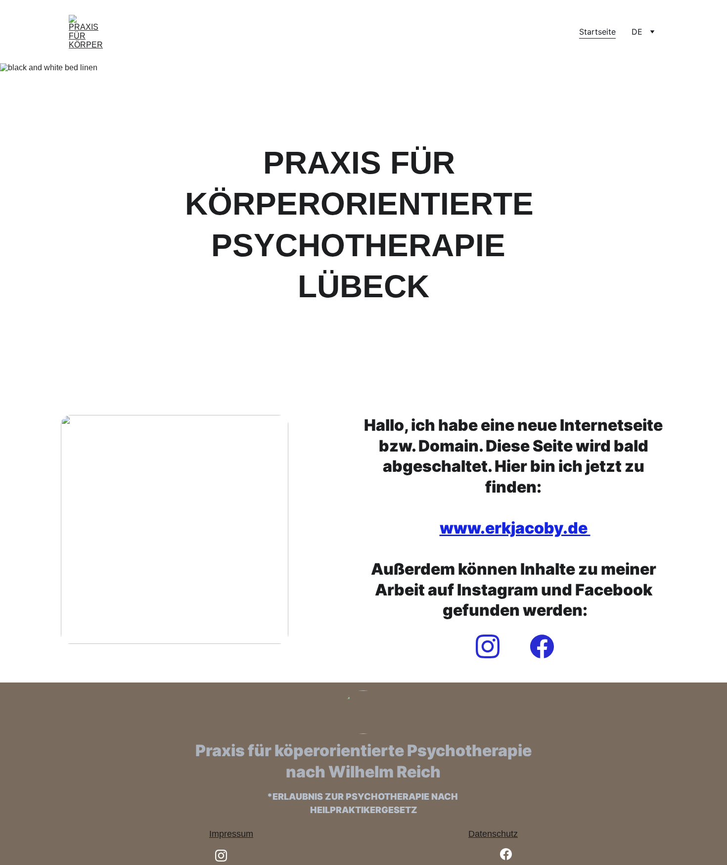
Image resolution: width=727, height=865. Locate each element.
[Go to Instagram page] (492, 646)
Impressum (231, 834)
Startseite (597, 32)
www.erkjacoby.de (515, 528)
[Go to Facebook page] (542, 646)
